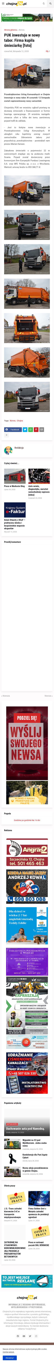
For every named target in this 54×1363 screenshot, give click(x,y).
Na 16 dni (36, 820)
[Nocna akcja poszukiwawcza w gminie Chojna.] (12, 1172)
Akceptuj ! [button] (10, 1358)
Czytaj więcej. (8, 1352)
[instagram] (36, 1336)
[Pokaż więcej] (6, 435)
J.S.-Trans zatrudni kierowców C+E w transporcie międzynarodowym (13, 1212)
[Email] (41, 429)
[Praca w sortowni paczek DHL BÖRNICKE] (39, 1232)
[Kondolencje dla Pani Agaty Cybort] (12, 1158)
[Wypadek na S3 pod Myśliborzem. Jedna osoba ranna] (12, 1144)
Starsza (48, 696)
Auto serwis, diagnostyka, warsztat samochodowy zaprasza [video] (39, 490)
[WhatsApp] (30, 429)
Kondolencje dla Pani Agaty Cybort (35, 1156)
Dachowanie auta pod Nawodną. (25, 1128)
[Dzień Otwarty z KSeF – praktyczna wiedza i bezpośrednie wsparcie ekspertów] (15, 510)
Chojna (20, 421)
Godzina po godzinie (22, 820)
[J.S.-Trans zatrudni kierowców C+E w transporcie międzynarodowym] (15, 1198)
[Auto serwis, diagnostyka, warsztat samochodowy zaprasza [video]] (39, 476)
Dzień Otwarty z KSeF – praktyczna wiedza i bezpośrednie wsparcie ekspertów (14, 524)
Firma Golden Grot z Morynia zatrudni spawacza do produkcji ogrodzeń (38, 1212)
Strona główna (10, 30)
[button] (3, 3)
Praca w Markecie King (14, 486)
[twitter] (30, 1336)
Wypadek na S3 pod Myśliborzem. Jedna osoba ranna (35, 1143)
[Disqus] (27, 581)
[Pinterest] (36, 429)
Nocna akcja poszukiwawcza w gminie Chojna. (35, 1169)
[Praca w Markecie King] (15, 476)
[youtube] (24, 1336)
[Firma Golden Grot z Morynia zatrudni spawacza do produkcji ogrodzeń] (39, 1198)
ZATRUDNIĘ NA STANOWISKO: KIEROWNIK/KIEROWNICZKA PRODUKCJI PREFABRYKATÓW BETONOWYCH (15, 1249)
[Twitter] (25, 429)
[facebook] (18, 1336)
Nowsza (6, 696)
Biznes (22, 30)
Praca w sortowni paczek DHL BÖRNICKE (38, 1244)
